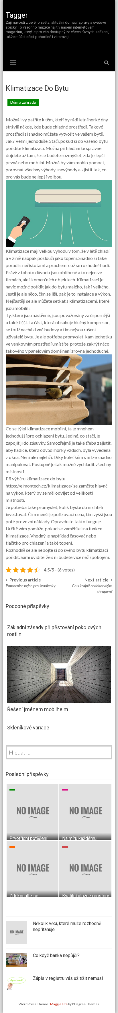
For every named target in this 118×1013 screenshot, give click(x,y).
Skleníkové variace (28, 728)
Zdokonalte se (23, 895)
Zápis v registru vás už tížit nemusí (68, 978)
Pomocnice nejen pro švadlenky (31, 585)
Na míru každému (79, 838)
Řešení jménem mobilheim (37, 709)
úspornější (99, 315)
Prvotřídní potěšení (28, 838)
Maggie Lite (59, 1004)
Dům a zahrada (23, 102)
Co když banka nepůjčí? (56, 955)
